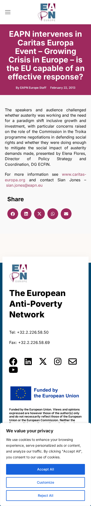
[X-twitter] (43, 361)
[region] (45, 464)
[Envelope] (72, 361)
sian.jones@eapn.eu (24, 185)
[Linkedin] (28, 361)
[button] (12, 213)
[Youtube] (13, 370)
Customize (45, 482)
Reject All (45, 495)
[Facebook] (13, 361)
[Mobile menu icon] (8, 12)
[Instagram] (58, 361)
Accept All (45, 469)
